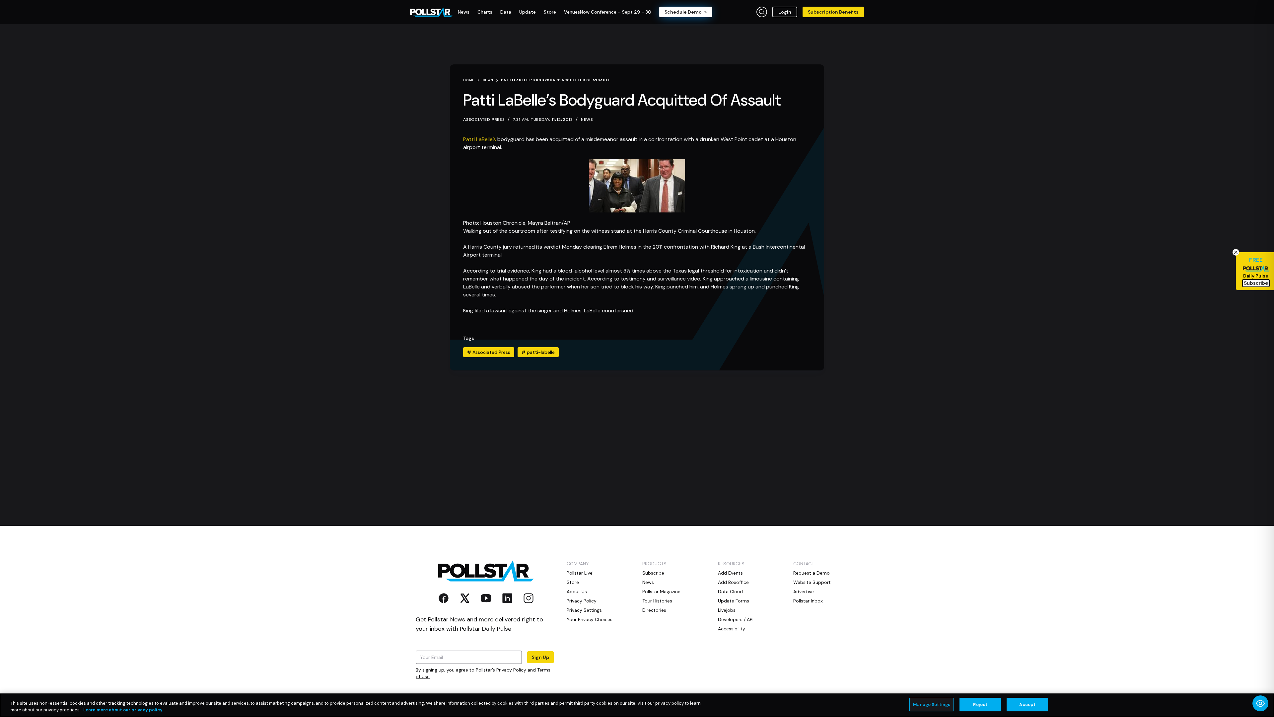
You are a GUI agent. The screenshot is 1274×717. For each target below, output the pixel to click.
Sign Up (540, 657)
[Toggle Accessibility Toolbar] (1260, 703)
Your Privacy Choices (589, 619)
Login (784, 12)
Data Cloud (730, 592)
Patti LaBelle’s (479, 139)
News (587, 119)
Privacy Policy (511, 670)
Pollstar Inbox (808, 601)
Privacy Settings (584, 610)
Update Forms (733, 601)
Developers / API (735, 619)
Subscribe (653, 573)
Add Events (730, 573)
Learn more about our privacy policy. (123, 710)
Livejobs (727, 610)
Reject (980, 704)
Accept (1027, 704)
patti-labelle (538, 352)
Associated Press (488, 352)
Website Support (812, 582)
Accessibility (731, 629)
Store (573, 582)
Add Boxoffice (733, 582)
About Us (577, 592)
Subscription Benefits (833, 12)
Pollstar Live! (580, 573)
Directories (654, 610)
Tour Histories (657, 601)
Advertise (803, 592)
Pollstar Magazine (661, 592)
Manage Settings (931, 704)
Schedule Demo (683, 12)
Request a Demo (811, 573)
